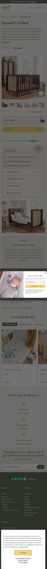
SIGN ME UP (35, 286)
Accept (23, 553)
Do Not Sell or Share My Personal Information (23, 560)
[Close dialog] (45, 273)
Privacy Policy (24, 547)
